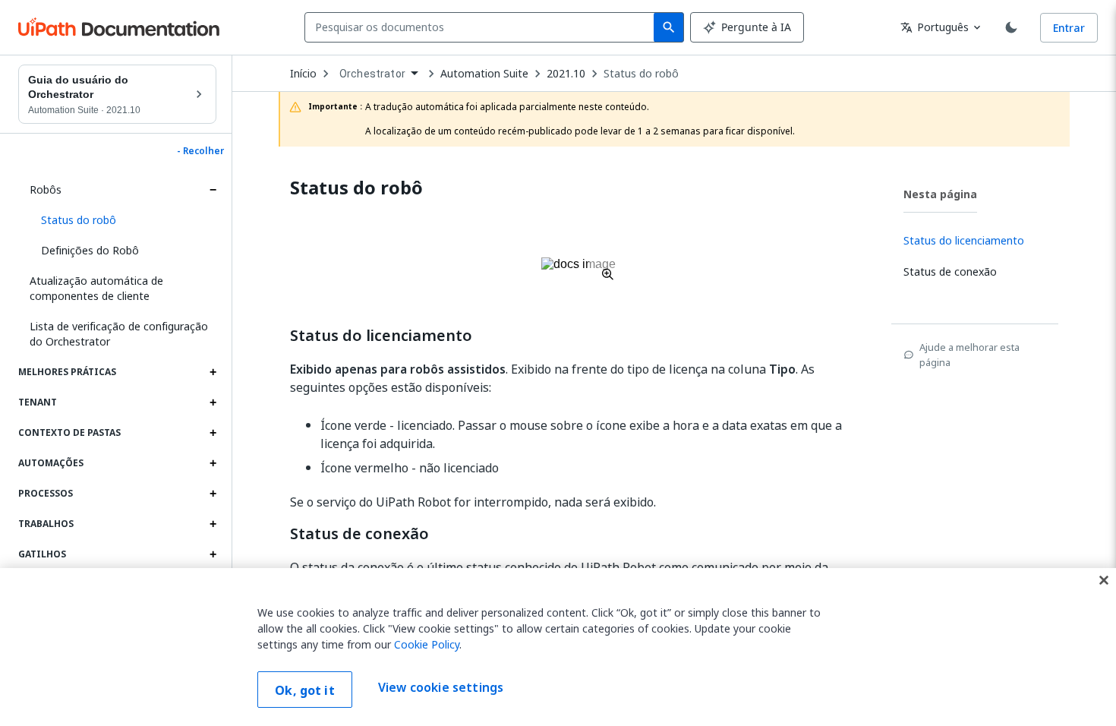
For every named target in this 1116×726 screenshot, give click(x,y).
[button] (123, 220)
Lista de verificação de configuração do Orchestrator (119, 333)
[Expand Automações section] (212, 463)
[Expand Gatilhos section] (212, 554)
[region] (558, 647)
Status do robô (641, 73)
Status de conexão (359, 533)
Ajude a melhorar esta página (969, 354)
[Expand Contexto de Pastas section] (212, 433)
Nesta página (940, 194)
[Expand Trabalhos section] (212, 524)
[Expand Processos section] (212, 493)
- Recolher (200, 151)
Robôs (45, 189)
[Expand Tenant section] (212, 402)
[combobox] (482, 27)
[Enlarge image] (578, 268)
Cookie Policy (426, 644)
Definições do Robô (90, 250)
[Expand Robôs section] (212, 190)
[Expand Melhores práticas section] (212, 372)
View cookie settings (440, 688)
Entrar (1069, 28)
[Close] (1103, 580)
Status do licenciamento (381, 335)
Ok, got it (305, 690)
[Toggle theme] (1011, 27)
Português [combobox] (934, 27)
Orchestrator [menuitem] (372, 74)
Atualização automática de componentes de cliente (96, 288)
